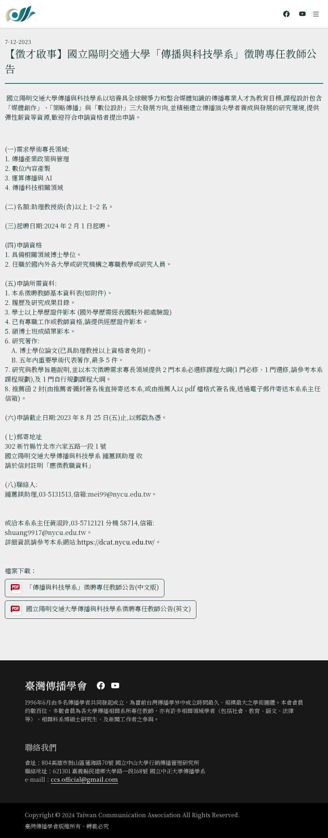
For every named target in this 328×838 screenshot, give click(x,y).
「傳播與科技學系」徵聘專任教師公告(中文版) (92, 587)
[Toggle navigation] (316, 14)
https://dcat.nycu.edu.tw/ (116, 542)
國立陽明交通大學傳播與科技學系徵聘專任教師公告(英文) (108, 608)
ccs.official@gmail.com (84, 779)
